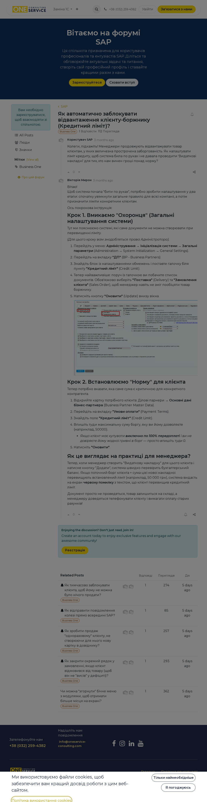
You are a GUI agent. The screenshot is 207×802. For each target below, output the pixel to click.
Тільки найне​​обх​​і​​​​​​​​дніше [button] (173, 778)
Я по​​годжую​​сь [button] (178, 787)
